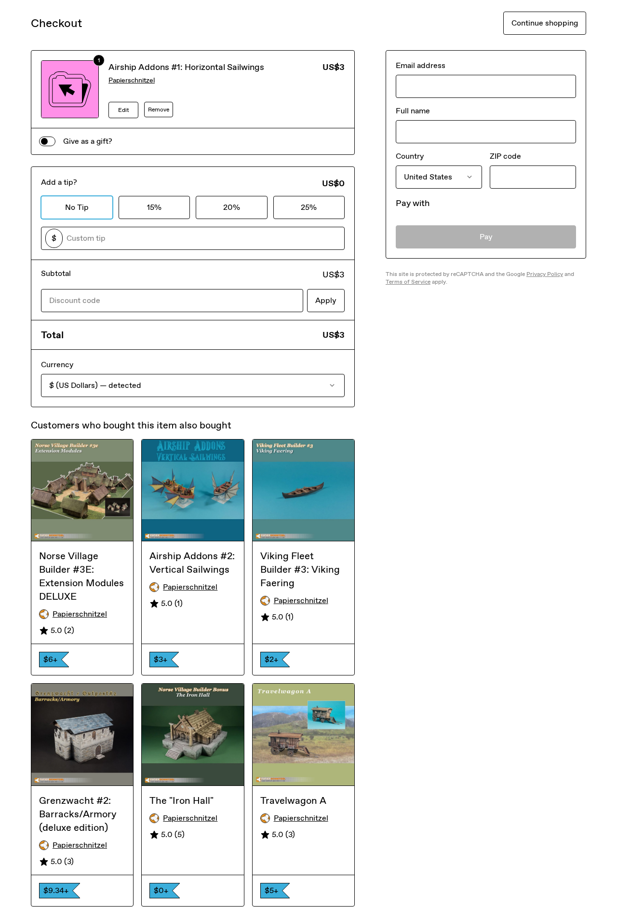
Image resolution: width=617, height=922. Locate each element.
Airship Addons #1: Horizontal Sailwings (186, 67)
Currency (57, 364)
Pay (486, 236)
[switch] (47, 141)
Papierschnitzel (131, 80)
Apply (325, 300)
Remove (158, 109)
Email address (420, 65)
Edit (123, 110)
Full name (413, 110)
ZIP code (505, 156)
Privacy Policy (544, 274)
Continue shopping (544, 23)
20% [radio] (231, 207)
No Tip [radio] (77, 207)
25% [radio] (309, 207)
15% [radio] (154, 207)
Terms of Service (408, 281)
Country (410, 156)
